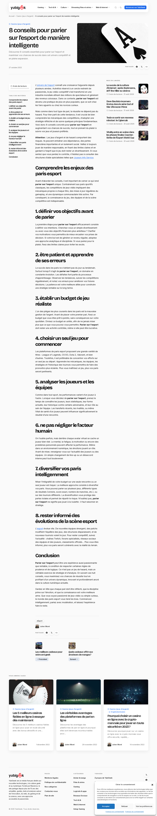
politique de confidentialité (74, 437)
